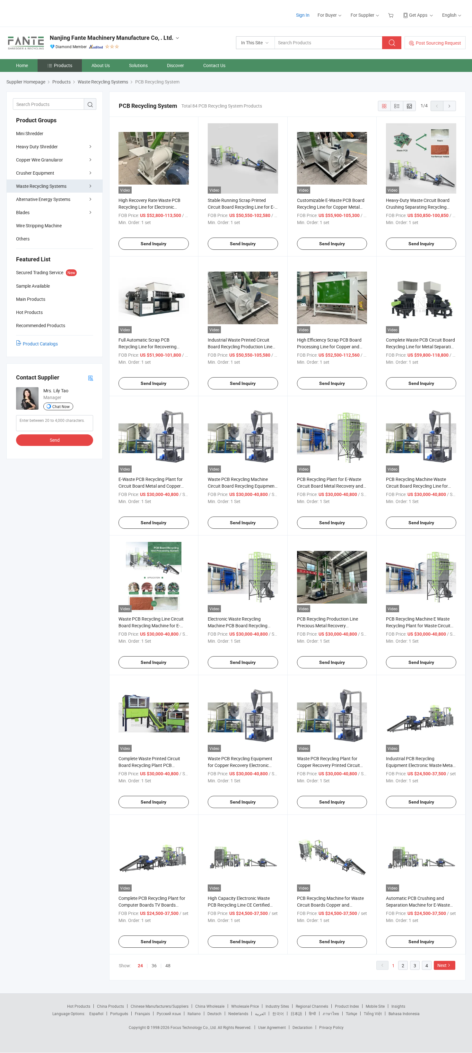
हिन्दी (312, 1013)
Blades (23, 212)
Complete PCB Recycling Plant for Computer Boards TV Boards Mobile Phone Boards (151, 905)
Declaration (302, 1027)
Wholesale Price (245, 1006)
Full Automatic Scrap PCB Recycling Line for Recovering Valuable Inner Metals (147, 346)
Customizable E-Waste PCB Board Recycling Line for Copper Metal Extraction (330, 207)
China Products (110, 1006)
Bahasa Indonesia (404, 1013)
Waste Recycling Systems (41, 186)
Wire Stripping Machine (39, 225)
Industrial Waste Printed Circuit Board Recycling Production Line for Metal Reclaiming (240, 346)
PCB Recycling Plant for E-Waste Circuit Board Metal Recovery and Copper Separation (330, 486)
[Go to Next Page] (449, 106)
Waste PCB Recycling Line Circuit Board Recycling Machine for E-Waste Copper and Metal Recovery (152, 625)
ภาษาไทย (331, 1013)
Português (119, 1013)
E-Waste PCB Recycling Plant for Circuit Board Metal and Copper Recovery (150, 486)
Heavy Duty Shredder (37, 147)
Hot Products (78, 1006)
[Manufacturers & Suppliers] (47, 12)
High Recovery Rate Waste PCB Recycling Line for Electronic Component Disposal (149, 207)
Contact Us (214, 65)
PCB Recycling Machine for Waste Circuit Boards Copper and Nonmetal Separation (330, 905)
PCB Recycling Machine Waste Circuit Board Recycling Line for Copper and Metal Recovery (417, 486)
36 (154, 965)
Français (142, 1013)
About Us (101, 65)
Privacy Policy (331, 1027)
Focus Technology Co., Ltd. (194, 1027)
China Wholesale (209, 1006)
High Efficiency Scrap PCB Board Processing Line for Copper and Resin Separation (329, 346)
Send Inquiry (153, 243)
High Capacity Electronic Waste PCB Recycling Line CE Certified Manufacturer (239, 905)
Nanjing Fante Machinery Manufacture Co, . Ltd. (111, 37)
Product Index (347, 1006)
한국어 (278, 1013)
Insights (398, 1006)
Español (96, 1013)
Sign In (303, 15)
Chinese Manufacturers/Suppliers (159, 1006)
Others (23, 239)
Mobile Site (375, 1006)
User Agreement (272, 1027)
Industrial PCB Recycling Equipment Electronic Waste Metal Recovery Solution (420, 765)
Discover (175, 65)
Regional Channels (312, 1006)
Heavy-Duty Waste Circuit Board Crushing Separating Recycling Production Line (418, 207)
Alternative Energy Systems (43, 199)
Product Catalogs (40, 344)
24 (140, 965)
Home (22, 65)
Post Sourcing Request (438, 43)
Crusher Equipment (35, 173)
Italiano (194, 1013)
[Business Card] (90, 377)
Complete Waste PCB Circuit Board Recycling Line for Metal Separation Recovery (421, 346)
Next (442, 965)
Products (63, 65)
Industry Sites (277, 1006)
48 (167, 965)
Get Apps (418, 15)
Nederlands (238, 1013)
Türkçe (351, 1013)
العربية (260, 1013)
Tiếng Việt (373, 1013)
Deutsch (214, 1013)
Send (55, 440)
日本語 (296, 1013)
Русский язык (169, 1013)
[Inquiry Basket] (391, 15)
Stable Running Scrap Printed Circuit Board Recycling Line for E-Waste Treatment (241, 207)
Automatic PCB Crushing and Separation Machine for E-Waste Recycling (418, 905)
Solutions (138, 65)
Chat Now (61, 406)
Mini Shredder (29, 133)
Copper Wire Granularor (39, 160)
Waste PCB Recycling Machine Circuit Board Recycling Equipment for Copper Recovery (242, 486)
